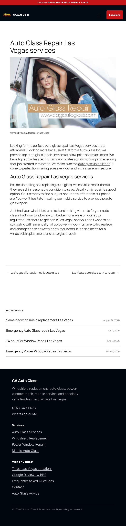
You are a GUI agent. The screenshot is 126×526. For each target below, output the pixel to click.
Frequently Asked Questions (33, 481)
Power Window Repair (28, 444)
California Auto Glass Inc (83, 150)
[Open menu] (99, 15)
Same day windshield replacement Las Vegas (39, 320)
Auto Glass (43, 132)
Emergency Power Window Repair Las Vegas (39, 351)
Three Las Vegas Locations (32, 469)
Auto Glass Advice (25, 493)
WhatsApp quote (24, 414)
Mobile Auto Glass (25, 451)
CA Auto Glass (21, 14)
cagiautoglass (28, 132)
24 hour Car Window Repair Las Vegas (34, 341)
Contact (18, 487)
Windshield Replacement (30, 438)
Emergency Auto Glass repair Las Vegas (35, 330)
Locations (114, 15)
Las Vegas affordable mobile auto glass (35, 272)
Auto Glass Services (27, 432)
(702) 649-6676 (24, 408)
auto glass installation (94, 164)
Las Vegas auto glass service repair (93, 272)
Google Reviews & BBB (29, 475)
